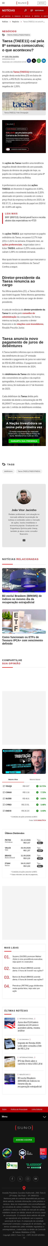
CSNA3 (8, 792)
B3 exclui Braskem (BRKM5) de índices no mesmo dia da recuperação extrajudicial (22, 599)
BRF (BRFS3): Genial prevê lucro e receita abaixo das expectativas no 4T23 (25, 219)
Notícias (5, 22)
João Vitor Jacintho (24, 510)
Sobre (4, 1109)
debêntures (8, 471)
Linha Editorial (37, 1109)
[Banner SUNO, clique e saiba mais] (24, 138)
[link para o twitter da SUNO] (20, 1179)
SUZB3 (8, 798)
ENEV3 (8, 811)
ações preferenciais (12, 245)
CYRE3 (8, 805)
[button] (37, 10)
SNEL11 (27, 16)
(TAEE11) (21, 72)
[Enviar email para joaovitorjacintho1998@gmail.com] (24, 540)
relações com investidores (30, 324)
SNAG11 (18, 16)
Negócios (15, 22)
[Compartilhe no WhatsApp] (39, 61)
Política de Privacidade (19, 1109)
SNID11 (37, 16)
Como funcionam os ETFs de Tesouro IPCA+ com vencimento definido (22, 640)
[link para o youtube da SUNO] (35, 1179)
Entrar (42, 3)
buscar (25, 10)
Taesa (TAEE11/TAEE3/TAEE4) (18, 35)
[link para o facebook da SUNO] (12, 1179)
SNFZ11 (8, 16)
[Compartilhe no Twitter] (34, 61)
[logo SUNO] (22, 3)
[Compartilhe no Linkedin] (44, 61)
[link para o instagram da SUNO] (28, 1179)
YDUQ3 (8, 786)
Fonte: (37, 820)
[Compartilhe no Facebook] (29, 61)
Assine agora (24, 1140)
